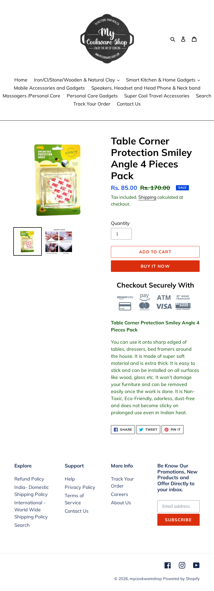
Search (22, 525)
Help (70, 479)
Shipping (147, 197)
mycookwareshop (146, 578)
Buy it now (155, 266)
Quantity (120, 223)
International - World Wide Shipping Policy (31, 510)
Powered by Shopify (181, 578)
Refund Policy (29, 479)
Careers (119, 494)
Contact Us (76, 511)
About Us (121, 503)
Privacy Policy (80, 487)
